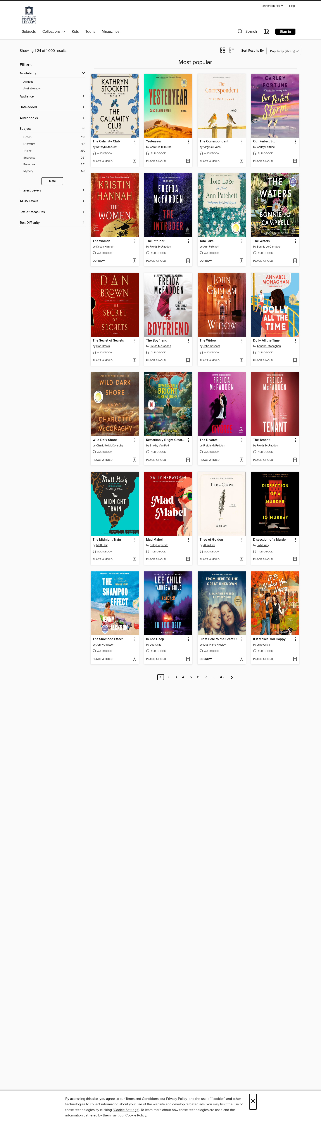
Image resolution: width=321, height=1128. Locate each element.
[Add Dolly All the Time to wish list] (295, 361)
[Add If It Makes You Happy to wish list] (295, 659)
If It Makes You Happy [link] (269, 639)
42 (222, 677)
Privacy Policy (176, 1099)
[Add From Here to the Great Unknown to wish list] (241, 659)
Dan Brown (103, 346)
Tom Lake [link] (207, 241)
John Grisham (211, 346)
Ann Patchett (211, 246)
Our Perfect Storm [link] (266, 142)
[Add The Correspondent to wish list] (241, 161)
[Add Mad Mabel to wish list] (188, 559)
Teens (90, 31)
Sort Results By (252, 51)
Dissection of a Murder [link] (270, 540)
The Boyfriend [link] (156, 341)
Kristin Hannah (105, 246)
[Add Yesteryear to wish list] (188, 161)
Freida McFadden (160, 246)
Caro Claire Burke (160, 147)
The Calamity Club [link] (106, 142)
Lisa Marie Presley (214, 644)
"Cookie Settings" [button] (126, 1110)
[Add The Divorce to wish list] (241, 460)
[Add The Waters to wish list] (295, 261)
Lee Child (155, 644)
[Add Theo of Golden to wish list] (241, 559)
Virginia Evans (212, 147)
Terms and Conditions (142, 1099)
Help (292, 6)
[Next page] (232, 677)
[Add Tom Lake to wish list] (241, 261)
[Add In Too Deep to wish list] (188, 659)
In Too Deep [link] (155, 639)
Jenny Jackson (105, 644)
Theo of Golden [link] (211, 540)
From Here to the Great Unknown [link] (220, 639)
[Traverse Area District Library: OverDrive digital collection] (29, 15)
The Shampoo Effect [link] (108, 639)
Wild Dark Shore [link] (105, 440)
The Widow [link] (208, 341)
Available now (32, 88)
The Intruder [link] (155, 241)
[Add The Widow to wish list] (241, 361)
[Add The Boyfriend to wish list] (188, 361)
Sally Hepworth (159, 545)
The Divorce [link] (208, 440)
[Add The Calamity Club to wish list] (134, 161)
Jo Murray (263, 545)
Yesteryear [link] (153, 142)
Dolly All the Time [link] (266, 341)
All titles (28, 82)
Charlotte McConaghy (109, 445)
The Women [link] (101, 241)
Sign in (285, 31)
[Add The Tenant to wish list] (295, 460)
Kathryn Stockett (106, 147)
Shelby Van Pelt (159, 445)
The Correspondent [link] (214, 142)
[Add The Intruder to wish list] (188, 261)
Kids (75, 31)
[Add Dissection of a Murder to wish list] (295, 559)
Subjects (29, 31)
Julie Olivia (263, 644)
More (52, 181)
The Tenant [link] (261, 440)
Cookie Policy (135, 1115)
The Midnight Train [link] (107, 540)
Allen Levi (209, 545)
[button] (272, 6)
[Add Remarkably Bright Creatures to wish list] (188, 460)
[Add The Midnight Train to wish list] (134, 559)
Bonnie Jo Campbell (269, 246)
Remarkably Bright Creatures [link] (166, 440)
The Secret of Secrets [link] (108, 341)
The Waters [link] (261, 241)
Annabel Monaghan (269, 346)
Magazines (110, 31)
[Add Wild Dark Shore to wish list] (134, 460)
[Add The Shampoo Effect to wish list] (134, 659)
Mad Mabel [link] (154, 540)
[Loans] (266, 32)
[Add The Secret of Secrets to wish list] (134, 361)
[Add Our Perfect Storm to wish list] (295, 161)
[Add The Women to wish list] (134, 261)
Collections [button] (52, 31)
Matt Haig (102, 545)
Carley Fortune (266, 147)
